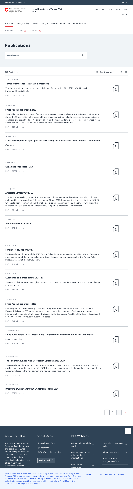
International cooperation (76, 465)
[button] (9, 23)
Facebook (44, 443)
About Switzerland (111, 452)
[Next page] (125, 412)
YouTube (44, 452)
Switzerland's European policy (113, 444)
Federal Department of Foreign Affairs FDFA (47, 10)
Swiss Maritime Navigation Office (111, 460)
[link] (66, 89)
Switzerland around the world (81, 444)
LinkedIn (57, 452)
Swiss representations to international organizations (80, 455)
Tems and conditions (33, 483)
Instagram (45, 447)
